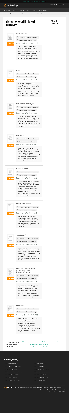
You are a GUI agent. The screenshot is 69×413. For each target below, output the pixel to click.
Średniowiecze (21, 34)
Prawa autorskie (35, 390)
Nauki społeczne (39, 377)
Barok (18, 70)
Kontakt (63, 390)
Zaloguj (62, 4)
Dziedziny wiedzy (11, 360)
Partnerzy (57, 390)
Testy (27, 10)
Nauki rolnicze (9, 377)
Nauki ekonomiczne (11, 366)
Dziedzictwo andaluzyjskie (25, 104)
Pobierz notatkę (11, 43)
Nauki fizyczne (9, 369)
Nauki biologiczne (10, 363)
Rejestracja (54, 4)
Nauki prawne (38, 375)
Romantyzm (20, 305)
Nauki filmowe (38, 366)
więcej (44, 1)
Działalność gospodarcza (53, 341)
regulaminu (40, 387)
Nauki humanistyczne (11, 372)
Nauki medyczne (10, 375)
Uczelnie (15, 10)
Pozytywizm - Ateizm (23, 204)
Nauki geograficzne (40, 369)
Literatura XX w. (22, 169)
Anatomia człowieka (41, 341)
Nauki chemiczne (39, 363)
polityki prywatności (48, 387)
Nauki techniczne (10, 380)
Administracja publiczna (28, 341)
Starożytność (21, 235)
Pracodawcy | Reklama (45, 390)
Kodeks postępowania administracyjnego (41, 346)
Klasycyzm (20, 135)
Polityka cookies (58, 387)
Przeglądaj (7, 10)
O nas (53, 390)
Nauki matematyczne (40, 372)
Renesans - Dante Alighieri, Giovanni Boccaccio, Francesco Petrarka (26, 270)
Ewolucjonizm (34, 344)
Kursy (22, 10)
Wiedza (34, 10)
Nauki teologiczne (39, 380)
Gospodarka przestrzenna (45, 344)
